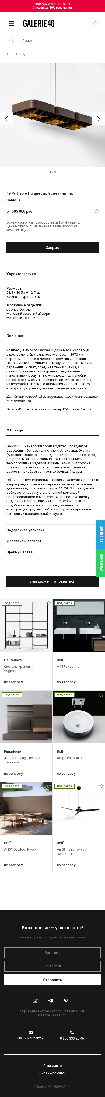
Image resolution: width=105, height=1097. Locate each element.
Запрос (52, 247)
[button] (6, 118)
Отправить (52, 980)
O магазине (52, 1066)
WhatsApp (101, 562)
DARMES (13, 200)
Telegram (101, 534)
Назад (21, 54)
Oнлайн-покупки (52, 1073)
